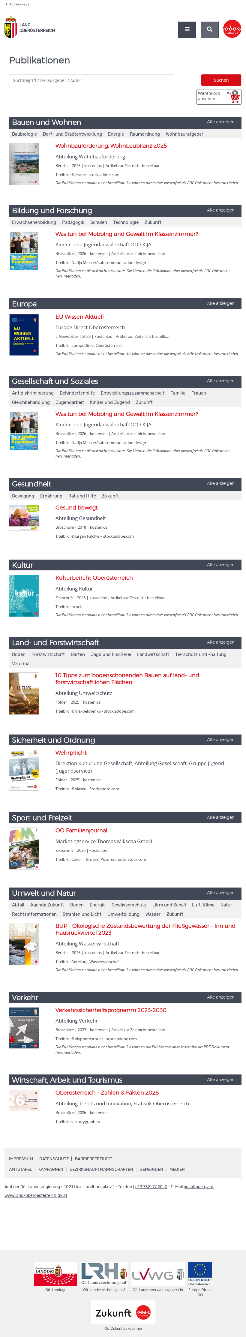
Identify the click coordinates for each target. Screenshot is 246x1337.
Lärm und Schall (169, 905)
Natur (226, 905)
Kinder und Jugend (110, 402)
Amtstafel (20, 1169)
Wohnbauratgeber (184, 134)
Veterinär (21, 664)
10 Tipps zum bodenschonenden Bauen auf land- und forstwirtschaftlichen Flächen (127, 679)
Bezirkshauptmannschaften (101, 1169)
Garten (78, 654)
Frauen (198, 393)
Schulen (98, 222)
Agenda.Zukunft (47, 905)
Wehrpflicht (71, 753)
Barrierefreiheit (93, 1159)
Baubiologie (24, 134)
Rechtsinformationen (34, 914)
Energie (116, 134)
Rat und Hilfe (82, 496)
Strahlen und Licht (82, 914)
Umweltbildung (123, 914)
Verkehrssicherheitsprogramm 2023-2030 (111, 1010)
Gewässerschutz (129, 905)
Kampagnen (50, 1169)
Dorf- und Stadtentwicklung (72, 134)
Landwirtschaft (153, 654)
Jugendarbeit (70, 402)
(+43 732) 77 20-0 (150, 1187)
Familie (177, 393)
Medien (177, 1169)
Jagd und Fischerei (111, 654)
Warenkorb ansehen (217, 95)
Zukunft (153, 222)
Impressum (21, 1159)
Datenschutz (54, 1159)
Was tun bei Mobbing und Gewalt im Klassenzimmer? (127, 234)
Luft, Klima (203, 905)
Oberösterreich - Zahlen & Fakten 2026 (107, 1093)
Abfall (18, 905)
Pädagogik (73, 222)
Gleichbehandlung (31, 402)
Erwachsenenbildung (34, 222)
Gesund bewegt (77, 508)
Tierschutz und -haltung (200, 654)
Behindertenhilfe (77, 393)
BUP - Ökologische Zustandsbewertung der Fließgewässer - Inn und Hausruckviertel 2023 (146, 930)
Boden (19, 654)
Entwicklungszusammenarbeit (132, 393)
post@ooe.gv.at (199, 1187)
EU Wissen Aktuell (80, 317)
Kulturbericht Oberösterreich (94, 578)
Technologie (126, 222)
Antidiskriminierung (33, 393)
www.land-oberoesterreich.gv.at (35, 1196)
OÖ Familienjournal (81, 831)
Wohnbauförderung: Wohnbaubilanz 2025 (111, 146)
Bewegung (23, 496)
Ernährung (51, 496)
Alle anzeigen (221, 122)
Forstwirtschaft (48, 654)
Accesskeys (19, 4)
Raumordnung (145, 134)
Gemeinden (151, 1169)
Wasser (153, 914)
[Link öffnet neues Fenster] (232, 23)
